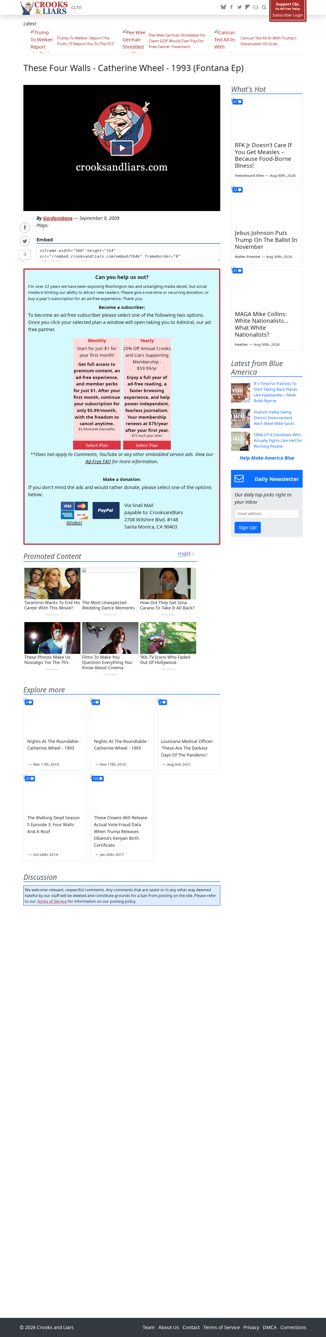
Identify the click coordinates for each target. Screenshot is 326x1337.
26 (28, 778)
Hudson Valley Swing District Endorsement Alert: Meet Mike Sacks (274, 417)
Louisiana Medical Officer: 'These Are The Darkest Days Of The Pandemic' (187, 748)
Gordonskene (58, 218)
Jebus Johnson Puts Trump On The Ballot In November (266, 240)
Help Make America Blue (267, 458)
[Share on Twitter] (25, 241)
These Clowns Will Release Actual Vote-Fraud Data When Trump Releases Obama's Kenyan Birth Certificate (120, 831)
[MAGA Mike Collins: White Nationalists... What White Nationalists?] (266, 287)
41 (235, 270)
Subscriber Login (288, 15)
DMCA (270, 1327)
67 (235, 101)
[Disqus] (121, 1098)
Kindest (74, 522)
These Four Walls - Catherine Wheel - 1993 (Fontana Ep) (133, 68)
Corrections (293, 1327)
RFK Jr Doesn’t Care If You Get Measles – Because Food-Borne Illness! (263, 155)
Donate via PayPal (106, 510)
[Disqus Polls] (122, 971)
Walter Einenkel (247, 256)
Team (149, 1327)
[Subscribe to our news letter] (256, 7)
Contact (191, 1327)
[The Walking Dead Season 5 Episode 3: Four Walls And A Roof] (55, 792)
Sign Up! (248, 527)
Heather (241, 344)
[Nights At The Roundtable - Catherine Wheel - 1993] (121, 716)
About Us (168, 1327)
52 (235, 189)
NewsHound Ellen (249, 175)
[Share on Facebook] (25, 228)
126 (95, 778)
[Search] (264, 7)
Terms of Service (52, 901)
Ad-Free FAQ (98, 461)
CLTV (76, 7)
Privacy (251, 1327)
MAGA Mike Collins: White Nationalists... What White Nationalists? (261, 324)
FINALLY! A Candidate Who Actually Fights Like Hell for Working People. (278, 440)
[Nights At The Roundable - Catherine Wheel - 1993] (55, 716)
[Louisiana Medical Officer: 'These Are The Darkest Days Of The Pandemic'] (189, 716)
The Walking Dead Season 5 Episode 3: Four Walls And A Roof (53, 824)
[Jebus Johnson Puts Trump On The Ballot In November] (266, 206)
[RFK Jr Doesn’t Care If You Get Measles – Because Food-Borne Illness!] (266, 118)
